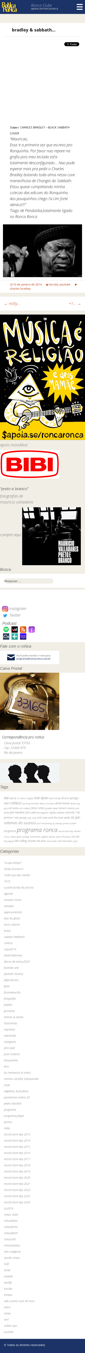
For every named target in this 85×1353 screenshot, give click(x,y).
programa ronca (37, 830)
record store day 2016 (17, 1153)
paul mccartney (44, 823)
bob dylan (41, 798)
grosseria (9, 1011)
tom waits (52, 841)
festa (6, 986)
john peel (30, 812)
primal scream (69, 823)
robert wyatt (15, 836)
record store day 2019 (17, 1171)
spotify (8, 1282)
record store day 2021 (17, 1184)
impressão (10, 1035)
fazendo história (13, 974)
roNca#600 (11, 1233)
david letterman (13, 955)
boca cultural (12, 924)
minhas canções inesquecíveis (21, 1079)
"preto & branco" (14, 869)
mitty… (12, 303)
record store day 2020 (17, 1177)
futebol (8, 1005)
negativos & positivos (16, 1091)
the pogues (9, 841)
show (7, 1270)
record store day (65, 831)
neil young (20, 817)
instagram (10, 1042)
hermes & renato (14, 1017)
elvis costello (24, 808)
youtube (65, 284)
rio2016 (8, 1208)
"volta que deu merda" (17, 875)
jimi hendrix (17, 812)
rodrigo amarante (31, 836)
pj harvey (57, 823)
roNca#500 (11, 1227)
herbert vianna (66, 808)
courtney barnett (30, 803)
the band (66, 836)
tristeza (8, 1295)
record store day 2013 (17, 1134)
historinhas (10, 1023)
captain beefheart (14, 937)
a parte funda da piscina (18, 887)
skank (58, 836)
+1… (75, 303)
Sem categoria (12, 1251)
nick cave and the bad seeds (53, 817)
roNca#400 (11, 1221)
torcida (53, 284)
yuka (75, 841)
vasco (7, 1307)
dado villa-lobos (47, 803)
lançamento (11, 1060)
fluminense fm (12, 992)
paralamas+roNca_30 (17, 1097)
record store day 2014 (17, 1140)
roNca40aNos (12, 1245)
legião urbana (56, 812)
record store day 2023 (17, 1196)
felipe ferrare (11, 980)
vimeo (7, 1313)
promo (8, 1122)
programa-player (14, 1116)
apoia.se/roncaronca (44, 8)
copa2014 (10, 949)
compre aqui (10, 535)
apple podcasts (13, 912)
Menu (80, 7)
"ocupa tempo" (13, 863)
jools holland (11, 1054)
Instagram (17, 608)
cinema (8, 943)
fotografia (10, 998)
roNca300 (10, 1239)
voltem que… (11, 1326)
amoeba (9, 906)
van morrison (65, 841)
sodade (8, 1276)
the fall (75, 836)
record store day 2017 (17, 1159)
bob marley (55, 798)
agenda (8, 893)
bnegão (29, 798)
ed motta (13, 808)
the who (41, 841)
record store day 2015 (17, 1147)
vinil (6, 1319)
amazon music (13, 900)
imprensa (9, 1029)
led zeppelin (43, 812)
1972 (7, 881)
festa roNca (38, 808)
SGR (6, 1264)
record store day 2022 (17, 1190)
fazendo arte (11, 968)
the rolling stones (25, 841)
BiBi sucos (10, 798)
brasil (7, 931)
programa (10, 831)
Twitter (14, 615)
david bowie (62, 803)
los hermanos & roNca (17, 1072)
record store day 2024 (17, 1202)
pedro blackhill (12, 1103)
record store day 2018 (17, 1165)
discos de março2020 (17, 961)
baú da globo (12, 918)
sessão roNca (12, 1258)
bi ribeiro (21, 798)
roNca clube (11, 1214)
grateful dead (51, 808)
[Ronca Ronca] (9, 7)
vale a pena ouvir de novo (19, 1301)
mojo (7, 1085)
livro (6, 1066)
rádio (7, 1128)
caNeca (15, 803)
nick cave (31, 817)
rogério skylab (48, 836)
